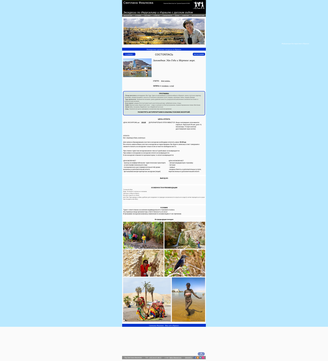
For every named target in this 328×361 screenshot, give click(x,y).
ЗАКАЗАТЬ (188, 358)
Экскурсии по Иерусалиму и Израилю (147, 12)
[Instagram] (203, 358)
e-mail (172, 86)
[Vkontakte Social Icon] (200, 358)
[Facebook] (195, 358)
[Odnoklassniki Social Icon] (198, 358)
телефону (165, 86)
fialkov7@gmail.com (175, 358)
